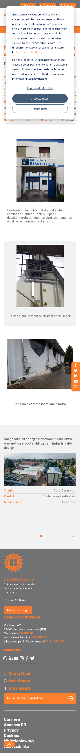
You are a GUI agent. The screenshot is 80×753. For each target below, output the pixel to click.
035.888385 (39, 637)
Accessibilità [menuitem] (16, 746)
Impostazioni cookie (40, 88)
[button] (41, 536)
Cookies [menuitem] (11, 735)
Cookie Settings (18, 610)
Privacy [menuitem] (11, 730)
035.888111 (25, 633)
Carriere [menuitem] (12, 719)
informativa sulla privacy (27, 52)
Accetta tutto (40, 98)
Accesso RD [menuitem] (15, 724)
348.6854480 (55, 641)
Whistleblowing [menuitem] (19, 741)
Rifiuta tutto (40, 108)
